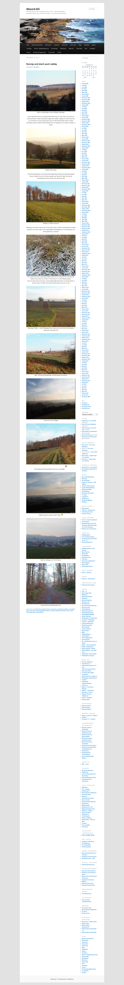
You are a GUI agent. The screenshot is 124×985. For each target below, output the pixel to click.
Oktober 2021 (85, 187)
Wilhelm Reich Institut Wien (89, 932)
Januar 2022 (85, 182)
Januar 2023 (85, 160)
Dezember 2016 (86, 269)
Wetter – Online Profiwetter (89, 645)
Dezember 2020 (86, 205)
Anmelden (84, 403)
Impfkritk (84, 680)
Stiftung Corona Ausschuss (89, 529)
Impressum (56, 45)
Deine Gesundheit (86, 671)
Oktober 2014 (85, 316)
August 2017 (85, 255)
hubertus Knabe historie (88, 486)
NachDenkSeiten (86, 634)
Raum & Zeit (85, 564)
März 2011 (84, 391)
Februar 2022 (85, 180)
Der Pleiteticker (86, 480)
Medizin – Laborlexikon (88, 690)
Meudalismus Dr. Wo (87, 807)
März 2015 (84, 307)
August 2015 (85, 298)
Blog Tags (84, 478)
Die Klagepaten (86, 843)
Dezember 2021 (86, 183)
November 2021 (86, 185)
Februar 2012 (85, 371)
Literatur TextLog (86, 513)
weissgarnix (85, 496)
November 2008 (86, 396)
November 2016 (86, 271)
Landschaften (60, 609)
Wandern (64, 610)
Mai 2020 (84, 218)
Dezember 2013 (86, 334)
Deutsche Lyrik (86, 602)
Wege (80, 45)
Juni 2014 (84, 323)
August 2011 (85, 382)
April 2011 (84, 389)
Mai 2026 (84, 89)
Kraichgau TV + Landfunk (88, 719)
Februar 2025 (85, 115)
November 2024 (86, 121)
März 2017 (84, 264)
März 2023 (84, 157)
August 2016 (85, 277)
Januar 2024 (85, 139)
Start (28, 45)
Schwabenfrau (85, 491)
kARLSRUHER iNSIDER (88, 614)
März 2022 (84, 178)
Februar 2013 (85, 350)
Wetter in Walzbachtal (87, 646)
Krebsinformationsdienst (88, 585)
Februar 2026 (85, 94)
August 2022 (85, 169)
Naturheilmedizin (86, 705)
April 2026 (84, 90)
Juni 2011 (84, 386)
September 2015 (86, 296)
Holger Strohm (86, 913)
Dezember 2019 (86, 225)
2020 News (84, 787)
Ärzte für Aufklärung (87, 662)
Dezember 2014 (86, 312)
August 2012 (85, 361)
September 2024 (86, 124)
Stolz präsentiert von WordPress (65, 979)
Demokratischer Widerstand (89, 792)
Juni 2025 (84, 108)
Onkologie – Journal (87, 692)
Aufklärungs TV (86, 791)
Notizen (94, 45)
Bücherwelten (85, 508)
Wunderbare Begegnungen (39, 52)
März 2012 (84, 370)
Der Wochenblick (86, 794)
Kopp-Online (85, 803)
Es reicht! (84, 911)
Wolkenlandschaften (31, 612)
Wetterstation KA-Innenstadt (89, 654)
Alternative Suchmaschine (89, 871)
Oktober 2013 (85, 337)
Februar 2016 (85, 287)
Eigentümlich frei (86, 557)
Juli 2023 (84, 149)
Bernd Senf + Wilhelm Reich (89, 921)
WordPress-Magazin (87, 500)
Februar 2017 (85, 266)
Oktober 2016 (85, 273)
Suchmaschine (86, 639)
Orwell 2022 (79, 48)
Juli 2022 (84, 171)
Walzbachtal (63, 48)
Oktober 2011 (85, 379)
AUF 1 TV (84, 591)
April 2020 (84, 219)
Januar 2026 (85, 96)
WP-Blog (84, 502)
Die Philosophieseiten (87, 770)
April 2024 (84, 133)
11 (96, 70)
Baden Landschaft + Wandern (89, 715)
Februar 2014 (85, 330)
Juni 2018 (84, 237)
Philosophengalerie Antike (89, 777)
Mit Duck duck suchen (87, 883)
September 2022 (86, 167)
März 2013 (84, 348)
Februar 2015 (85, 309)
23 (91, 74)
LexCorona (85, 685)
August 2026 (85, 83)
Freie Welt (84, 559)
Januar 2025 (85, 117)
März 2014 (84, 328)
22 (89, 74)
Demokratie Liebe (86, 908)
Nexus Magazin (86, 562)
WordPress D (85, 498)
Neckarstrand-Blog (87, 489)
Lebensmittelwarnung (87, 623)
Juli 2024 (84, 128)
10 (93, 70)
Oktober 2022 (85, 166)
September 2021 (86, 189)
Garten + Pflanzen (86, 572)
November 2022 (86, 164)
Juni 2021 (84, 194)
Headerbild (86, 45)
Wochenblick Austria (87, 566)
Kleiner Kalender (86, 616)
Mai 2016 (84, 282)
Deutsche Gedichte (87, 600)
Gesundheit (43, 609)
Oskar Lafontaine (86, 812)
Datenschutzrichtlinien (37, 45)
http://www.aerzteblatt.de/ (88, 561)
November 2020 (86, 207)
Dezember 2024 (86, 119)
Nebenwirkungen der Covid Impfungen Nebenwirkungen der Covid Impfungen (89, 525)
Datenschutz (48, 45)
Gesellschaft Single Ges (88, 864)
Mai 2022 (84, 175)
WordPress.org (86, 408)
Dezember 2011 (86, 375)
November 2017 (86, 250)
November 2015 (86, 293)
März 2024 (84, 135)
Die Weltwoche (86, 604)
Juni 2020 (84, 216)
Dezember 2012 (86, 353)
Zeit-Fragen (85, 826)
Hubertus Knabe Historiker (89, 801)
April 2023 (84, 155)
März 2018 (84, 243)
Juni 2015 (84, 302)
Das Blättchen (85, 555)
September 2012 (86, 359)
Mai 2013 (84, 346)
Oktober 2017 (85, 251)
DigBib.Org (85, 772)
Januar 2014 (85, 332)
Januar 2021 (85, 203)
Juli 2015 (84, 300)
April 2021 (84, 198)
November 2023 (86, 142)
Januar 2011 (85, 395)
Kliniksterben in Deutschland (89, 618)
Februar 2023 (85, 158)
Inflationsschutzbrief (87, 611)
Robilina (48, 610)
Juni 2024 (84, 130)
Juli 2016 (84, 278)
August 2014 (85, 320)
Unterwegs (52, 610)
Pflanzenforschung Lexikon (89, 745)
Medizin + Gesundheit (70, 609)
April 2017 (84, 262)
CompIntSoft (52, 52)
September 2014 (86, 318)
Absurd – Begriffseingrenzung (41, 48)
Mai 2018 (84, 239)
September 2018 (86, 232)
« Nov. (84, 77)
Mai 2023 (84, 153)
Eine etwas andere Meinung (89, 605)
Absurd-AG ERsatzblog (88, 477)
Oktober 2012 (85, 357)
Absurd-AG (33, 9)
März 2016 (84, 286)
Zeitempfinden (40, 612)
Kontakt (59, 52)
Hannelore (84, 459)
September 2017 (86, 253)
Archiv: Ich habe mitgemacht (89, 520)
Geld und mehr (86, 607)
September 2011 (86, 380)
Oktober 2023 (85, 144)
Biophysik (84, 598)
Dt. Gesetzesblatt (86, 845)
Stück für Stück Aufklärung (89, 424)
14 (87, 72)
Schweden (92, 48)
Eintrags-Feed (85, 404)
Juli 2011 (84, 384)
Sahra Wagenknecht (87, 637)
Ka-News (84, 717)
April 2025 (84, 112)
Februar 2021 (85, 201)
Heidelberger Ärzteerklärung (89, 678)
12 (83, 72)
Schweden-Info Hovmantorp (89, 856)
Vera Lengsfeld (86, 825)
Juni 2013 (84, 345)
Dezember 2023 (86, 140)
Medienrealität (85, 805)
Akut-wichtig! (54, 48)
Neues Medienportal (87, 542)
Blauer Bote (85, 554)
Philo (86, 48)
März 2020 (84, 221)
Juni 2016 (84, 280)
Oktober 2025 (85, 101)
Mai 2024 (84, 132)
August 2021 (85, 191)
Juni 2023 (84, 151)
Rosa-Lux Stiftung (86, 818)
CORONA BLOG (86, 535)
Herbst (48, 609)
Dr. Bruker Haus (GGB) (88, 672)
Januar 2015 (85, 311)
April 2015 (84, 305)
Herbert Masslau (86, 609)
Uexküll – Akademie (87, 697)
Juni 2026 (84, 87)
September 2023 (86, 146)
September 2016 (86, 275)
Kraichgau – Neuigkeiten (88, 620)
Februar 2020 (85, 223)
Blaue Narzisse (86, 552)
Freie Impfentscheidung (88, 537)
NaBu (83, 632)
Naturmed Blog (86, 707)
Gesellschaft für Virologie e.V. (90, 676)
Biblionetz (84, 595)
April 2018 (84, 241)
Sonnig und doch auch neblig (41, 63)
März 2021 (84, 200)
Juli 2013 (84, 343)
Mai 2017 (84, 260)
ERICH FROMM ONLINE (88, 835)
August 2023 (85, 148)
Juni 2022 (84, 173)
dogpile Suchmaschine (88, 880)
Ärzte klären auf (86, 663)
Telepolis (84, 823)
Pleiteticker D (85, 814)
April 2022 (84, 176)
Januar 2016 (85, 289)
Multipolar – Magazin (87, 810)
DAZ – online (85, 764)
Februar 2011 (85, 393)
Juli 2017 (84, 257)
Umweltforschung (86, 893)
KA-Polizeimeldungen (87, 612)
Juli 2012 (84, 362)
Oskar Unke (73, 45)
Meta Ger (84, 881)
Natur (27, 610)
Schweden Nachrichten (88, 493)
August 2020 (85, 212)
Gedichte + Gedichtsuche (88, 510)
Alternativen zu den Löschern (89, 467)
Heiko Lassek (85, 923)
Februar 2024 (85, 137)
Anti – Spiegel (85, 789)
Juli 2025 (84, 107)
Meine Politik (85, 630)
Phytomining (85, 751)
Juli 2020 (84, 214)
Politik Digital (85, 636)
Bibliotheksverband (87, 596)
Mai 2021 (84, 196)
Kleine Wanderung (87, 435)
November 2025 (86, 99)
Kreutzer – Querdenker (88, 621)
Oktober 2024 (85, 123)
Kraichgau (29, 48)
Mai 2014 (84, 325)
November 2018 (86, 228)
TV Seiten (84, 495)
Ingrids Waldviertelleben (88, 487)
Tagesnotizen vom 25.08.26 (89, 420)
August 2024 (85, 126)
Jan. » (94, 77)
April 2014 (84, 327)
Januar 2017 (85, 268)
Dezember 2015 (86, 291)
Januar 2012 (85, 373)
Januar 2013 (85, 352)
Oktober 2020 (85, 209)
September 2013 (86, 339)
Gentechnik (85, 674)
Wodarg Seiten (86, 699)
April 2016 (84, 284)
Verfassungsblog (86, 846)
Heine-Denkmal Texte (87, 512)
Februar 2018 (85, 244)
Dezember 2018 (86, 226)
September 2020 (86, 210)
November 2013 (86, 336)
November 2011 (86, 377)
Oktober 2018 (85, 230)
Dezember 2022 (86, 162)
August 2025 (85, 105)
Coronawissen (85, 521)
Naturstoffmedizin (86, 709)
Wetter (71, 610)
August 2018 (85, 234)
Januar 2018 (85, 246)
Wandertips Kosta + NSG (88, 858)
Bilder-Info (71, 48)
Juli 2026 (84, 85)
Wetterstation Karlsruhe (88, 655)
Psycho (28, 52)
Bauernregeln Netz (87, 593)
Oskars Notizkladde (40, 610)
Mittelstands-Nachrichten (88, 809)
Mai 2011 (84, 388)
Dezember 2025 (86, 98)
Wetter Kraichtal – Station (88, 648)
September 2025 (86, 103)
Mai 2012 (84, 366)
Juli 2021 (84, 192)
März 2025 (84, 114)
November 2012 (86, 355)
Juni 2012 (84, 364)
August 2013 (85, 341)
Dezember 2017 (86, 248)
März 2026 (84, 92)
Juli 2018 (84, 235)
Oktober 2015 (85, 294)
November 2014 (86, 314)
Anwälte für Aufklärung (88, 841)
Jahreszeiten (54, 609)
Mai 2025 (84, 110)
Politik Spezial (85, 816)
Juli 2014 (84, 321)
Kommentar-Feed (86, 406)
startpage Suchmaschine (88, 885)
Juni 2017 (84, 259)
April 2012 (84, 368)
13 (85, 72)
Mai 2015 (84, 303)
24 (93, 74)
